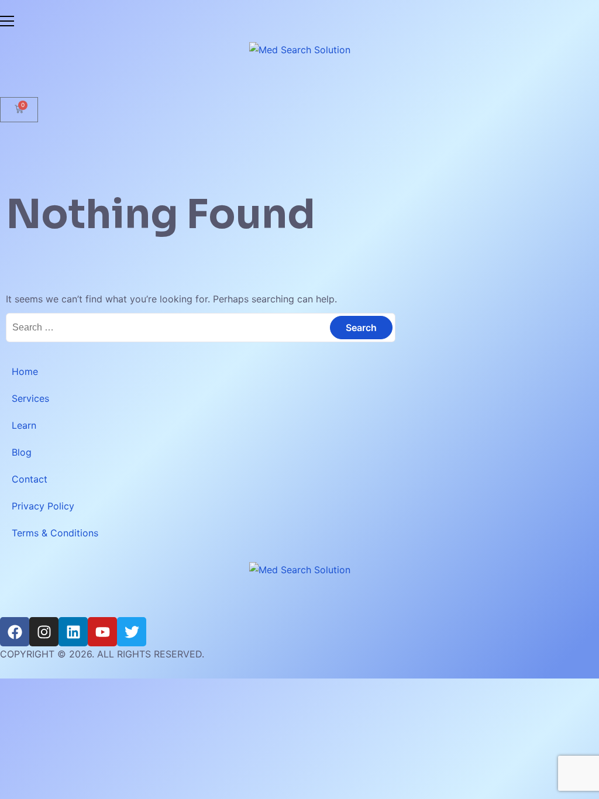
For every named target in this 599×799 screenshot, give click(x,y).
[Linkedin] (73, 631)
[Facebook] (14, 631)
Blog (22, 452)
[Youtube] (102, 631)
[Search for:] (200, 327)
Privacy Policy (43, 506)
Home (25, 371)
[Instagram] (43, 631)
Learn (24, 425)
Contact (29, 479)
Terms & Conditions (55, 533)
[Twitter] (131, 631)
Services (30, 398)
